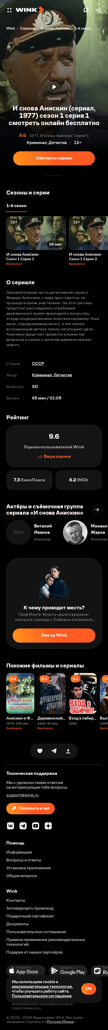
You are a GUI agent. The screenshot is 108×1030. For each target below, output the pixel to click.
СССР (38, 363)
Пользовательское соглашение (42, 996)
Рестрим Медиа (60, 1022)
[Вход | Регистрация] (98, 10)
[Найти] (86, 10)
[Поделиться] (54, 751)
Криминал (42, 375)
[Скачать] (68, 751)
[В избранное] (40, 751)
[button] (10, 10)
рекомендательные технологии (42, 986)
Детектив (63, 375)
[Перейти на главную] (48, 10)
